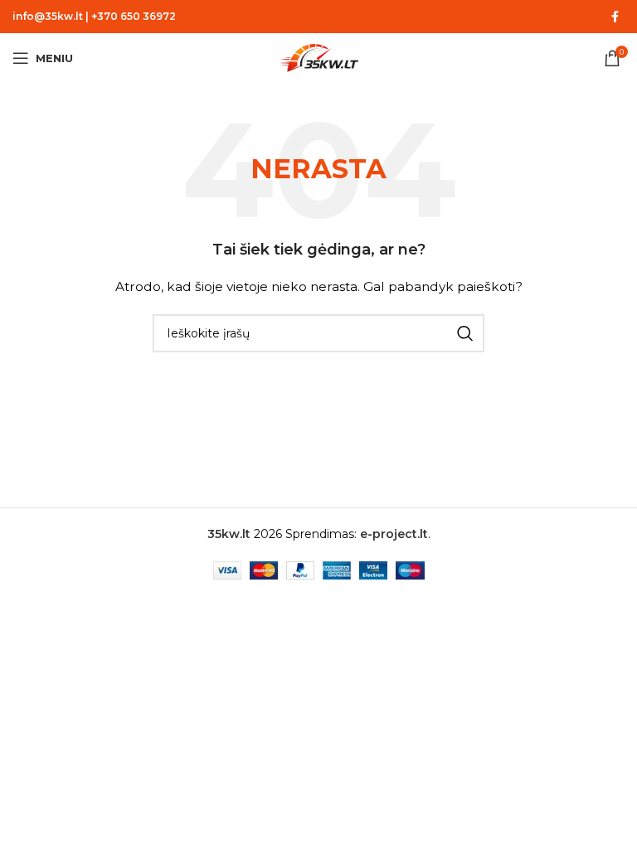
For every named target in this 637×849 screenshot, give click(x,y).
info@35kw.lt (47, 16)
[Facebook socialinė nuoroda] (615, 17)
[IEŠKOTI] (465, 333)
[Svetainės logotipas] (318, 57)
